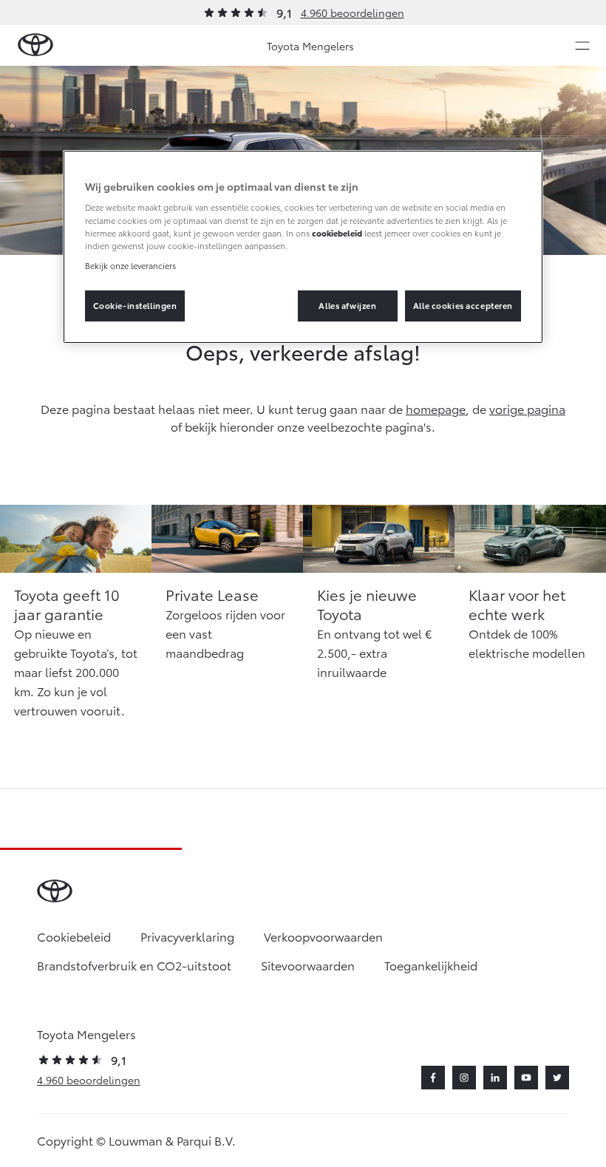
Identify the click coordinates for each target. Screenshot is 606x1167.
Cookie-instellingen (135, 305)
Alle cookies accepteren (463, 305)
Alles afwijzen (347, 305)
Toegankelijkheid (430, 964)
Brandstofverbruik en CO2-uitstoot (134, 964)
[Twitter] (557, 1077)
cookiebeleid (337, 233)
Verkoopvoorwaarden (323, 936)
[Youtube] (526, 1077)
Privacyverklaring (187, 936)
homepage (436, 408)
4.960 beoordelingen (352, 12)
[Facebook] (433, 1077)
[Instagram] (464, 1077)
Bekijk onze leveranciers (130, 265)
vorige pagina (527, 408)
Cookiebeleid (74, 936)
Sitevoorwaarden (308, 964)
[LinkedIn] (495, 1077)
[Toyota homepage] (35, 45)
